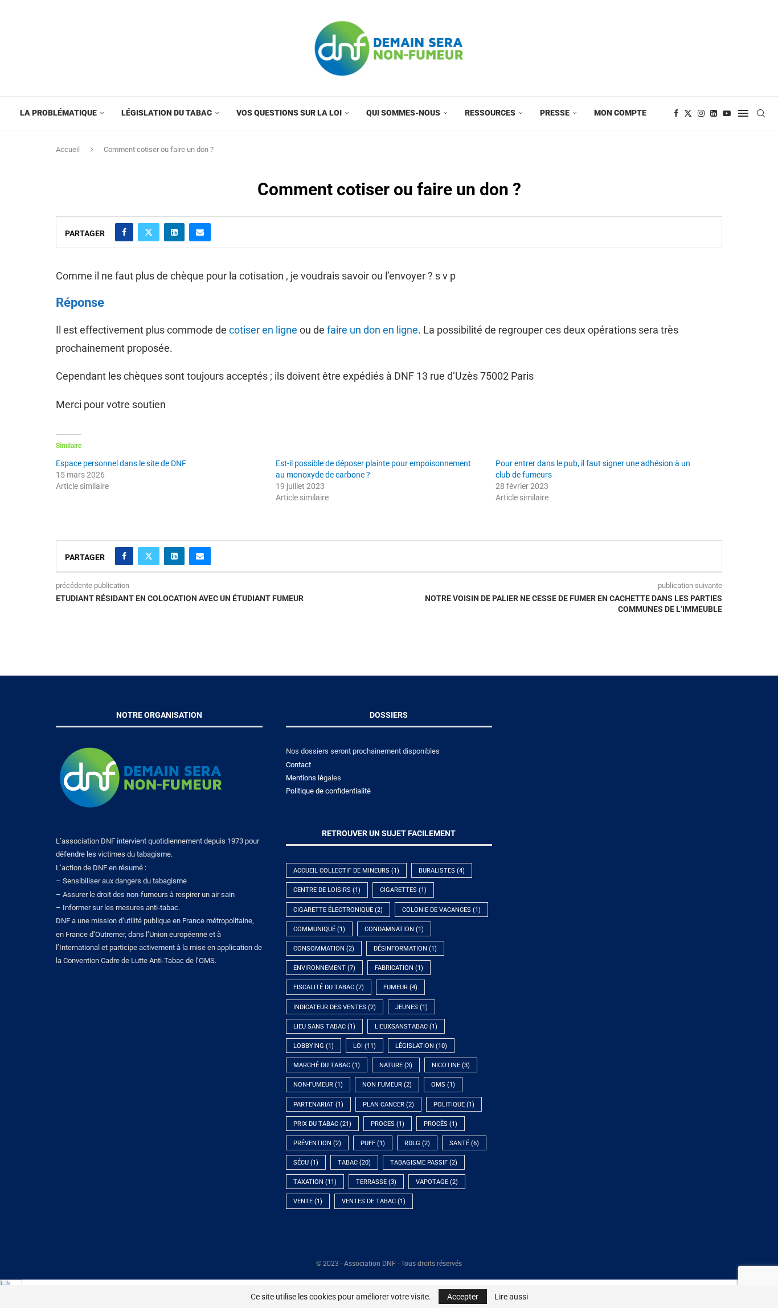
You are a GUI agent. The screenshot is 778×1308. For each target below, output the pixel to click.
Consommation (323, 948)
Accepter (462, 1296)
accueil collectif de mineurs (346, 870)
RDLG (417, 1143)
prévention (317, 1143)
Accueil (68, 149)
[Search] (761, 113)
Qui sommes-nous (403, 112)
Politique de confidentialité (328, 791)
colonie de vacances (441, 910)
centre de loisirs (327, 890)
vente (307, 1201)
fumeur (400, 987)
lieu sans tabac (324, 1026)
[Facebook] (676, 113)
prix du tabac (322, 1124)
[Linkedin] (713, 113)
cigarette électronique (338, 910)
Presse (555, 112)
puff (373, 1143)
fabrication (399, 968)
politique (453, 1104)
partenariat (318, 1104)
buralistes (442, 870)
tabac (354, 1162)
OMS (443, 1084)
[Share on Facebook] (124, 232)
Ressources (490, 112)
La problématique (58, 112)
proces (387, 1124)
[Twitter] (688, 113)
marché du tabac (326, 1065)
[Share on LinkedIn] (174, 232)
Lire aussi (511, 1297)
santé (464, 1143)
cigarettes (403, 890)
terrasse (376, 1182)
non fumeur (387, 1084)
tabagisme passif (423, 1162)
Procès (440, 1124)
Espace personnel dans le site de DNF (121, 463)
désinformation (405, 948)
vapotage (437, 1182)
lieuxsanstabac (406, 1026)
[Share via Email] (200, 232)
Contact (298, 764)
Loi (364, 1046)
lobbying (313, 1046)
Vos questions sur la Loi (289, 112)
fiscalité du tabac (328, 987)
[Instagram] (701, 113)
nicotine (451, 1065)
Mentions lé (305, 778)
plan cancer (388, 1104)
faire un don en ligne (372, 330)
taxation (315, 1182)
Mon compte (620, 112)
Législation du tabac (166, 112)
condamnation (394, 929)
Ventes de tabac (374, 1201)
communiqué (319, 929)
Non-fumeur (318, 1084)
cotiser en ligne (263, 330)
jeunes (411, 1007)
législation (421, 1046)
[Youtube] (727, 113)
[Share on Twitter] (148, 232)
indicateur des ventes (334, 1007)
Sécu (305, 1162)
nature (395, 1065)
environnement (324, 968)
